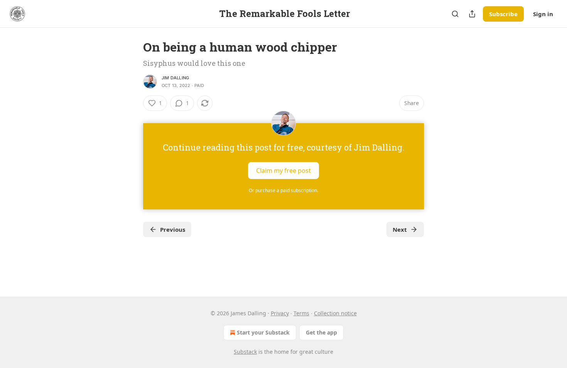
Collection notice (335, 313)
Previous (172, 229)
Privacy (280, 313)
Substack (245, 351)
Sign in (543, 14)
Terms (301, 313)
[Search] (455, 14)
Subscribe (503, 14)
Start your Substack (263, 332)
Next (400, 229)
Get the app (321, 332)
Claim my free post (283, 170)
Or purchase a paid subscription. (283, 190)
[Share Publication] (472, 14)
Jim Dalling (175, 77)
